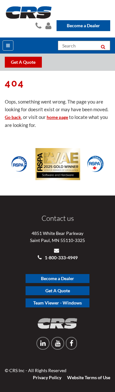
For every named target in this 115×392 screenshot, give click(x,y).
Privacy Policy (47, 377)
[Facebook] (71, 343)
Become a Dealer (83, 25)
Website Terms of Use (88, 377)
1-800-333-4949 (61, 257)
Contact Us (37, 24)
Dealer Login (47, 24)
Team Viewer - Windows (57, 302)
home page (57, 117)
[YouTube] (57, 343)
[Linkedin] (43, 343)
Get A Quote (57, 290)
